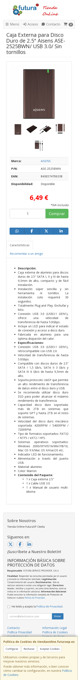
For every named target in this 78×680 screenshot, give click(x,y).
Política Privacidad (19, 632)
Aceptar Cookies (49, 649)
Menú (14, 24)
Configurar (12, 649)
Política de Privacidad (35, 597)
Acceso (32, 24)
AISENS (46, 161)
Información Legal (54, 628)
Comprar (57, 213)
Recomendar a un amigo (26, 254)
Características (20, 245)
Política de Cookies (55, 632)
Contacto (52, 24)
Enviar (57, 616)
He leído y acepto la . (37, 606)
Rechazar (29, 649)
